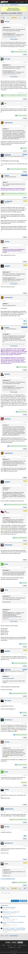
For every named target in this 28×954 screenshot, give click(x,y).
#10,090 (25, 300)
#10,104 (25, 745)
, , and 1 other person (18, 169)
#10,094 (25, 456)
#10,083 (25, 106)
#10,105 (25, 775)
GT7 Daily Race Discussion (9, 907)
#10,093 (25, 422)
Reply (25, 54)
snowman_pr (6, 748)
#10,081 (25, 24)
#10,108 (25, 830)
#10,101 (25, 673)
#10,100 (25, 654)
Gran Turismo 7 (6, 909)
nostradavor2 (6, 870)
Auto (20, 942)
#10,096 (25, 515)
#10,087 (25, 205)
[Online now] (3, 60)
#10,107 (25, 812)
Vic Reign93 (5, 334)
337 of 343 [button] (14, 17)
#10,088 (25, 244)
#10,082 (25, 62)
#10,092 (25, 377)
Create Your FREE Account (13, 9)
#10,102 (25, 703)
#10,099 (25, 593)
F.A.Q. (15, 945)
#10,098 (25, 567)
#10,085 (25, 158)
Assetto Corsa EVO (6, 926)
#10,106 (25, 793)
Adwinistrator (6, 27)
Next (20, 17)
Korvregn (5, 128)
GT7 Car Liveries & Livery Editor (9, 920)
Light (8, 942)
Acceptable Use (11, 947)
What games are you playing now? (11, 911)
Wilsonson (5, 459)
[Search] (26, 1)
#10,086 (25, 179)
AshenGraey (5, 570)
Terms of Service (22, 945)
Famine (4, 247)
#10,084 (25, 126)
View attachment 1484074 (8, 678)
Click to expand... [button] (14, 39)
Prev (8, 17)
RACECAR (5, 676)
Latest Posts (4, 905)
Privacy (19, 947)
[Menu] (4, 2)
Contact (3, 945)
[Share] (22, 25)
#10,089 (25, 269)
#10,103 (25, 723)
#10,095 (25, 485)
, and (20, 51)
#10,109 (25, 846)
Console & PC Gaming (7, 914)
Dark (14, 942)
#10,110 (25, 867)
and (22, 115)
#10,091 (25, 331)
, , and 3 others (19, 693)
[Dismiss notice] (25, 8)
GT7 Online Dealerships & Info (8, 878)
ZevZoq (4, 182)
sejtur (3, 15)
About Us (9, 945)
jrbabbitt (5, 303)
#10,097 (25, 548)
